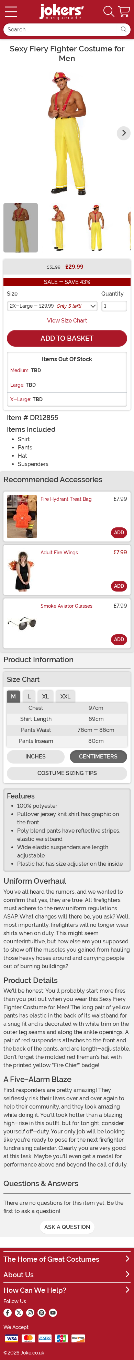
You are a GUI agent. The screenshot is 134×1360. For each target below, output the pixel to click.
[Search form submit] (124, 29)
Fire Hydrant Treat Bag (66, 499)
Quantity (112, 293)
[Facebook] (7, 1313)
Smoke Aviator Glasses (66, 606)
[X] (19, 1313)
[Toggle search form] (109, 12)
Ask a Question (67, 1227)
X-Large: (20, 399)
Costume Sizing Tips (67, 773)
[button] (124, 11)
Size (12, 293)
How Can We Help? (34, 1290)
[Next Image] (124, 133)
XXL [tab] (65, 696)
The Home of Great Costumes (51, 1259)
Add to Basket (67, 338)
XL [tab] (45, 696)
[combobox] (60, 29)
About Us (18, 1275)
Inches (35, 756)
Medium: (20, 370)
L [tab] (29, 696)
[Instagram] (30, 1313)
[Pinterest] (41, 1313)
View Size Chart (67, 320)
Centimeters (98, 756)
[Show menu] (11, 11)
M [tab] (13, 696)
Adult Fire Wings (59, 552)
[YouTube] (53, 1313)
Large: (17, 385)
